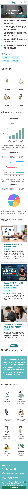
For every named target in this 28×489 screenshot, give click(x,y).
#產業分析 (15, 57)
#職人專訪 (6, 61)
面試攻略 (6, 249)
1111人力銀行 (5, 474)
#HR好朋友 (6, 57)
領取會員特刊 (14, 487)
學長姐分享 (7, 291)
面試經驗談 (21, 474)
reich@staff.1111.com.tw (9, 479)
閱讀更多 (14, 346)
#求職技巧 (15, 61)
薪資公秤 (16, 474)
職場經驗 (6, 288)
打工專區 (11, 474)
